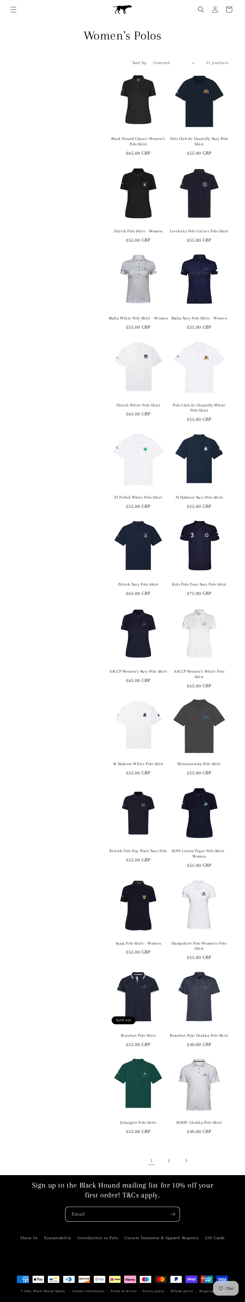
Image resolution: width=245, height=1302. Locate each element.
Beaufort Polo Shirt (138, 1035)
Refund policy (182, 1291)
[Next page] (186, 1160)
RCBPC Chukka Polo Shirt (199, 1122)
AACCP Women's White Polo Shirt (199, 674)
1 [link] (151, 1160)
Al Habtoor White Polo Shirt (138, 764)
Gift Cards (215, 1237)
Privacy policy (154, 1291)
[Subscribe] (173, 1214)
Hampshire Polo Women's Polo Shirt (199, 946)
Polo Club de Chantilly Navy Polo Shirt (199, 141)
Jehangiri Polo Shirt (138, 1122)
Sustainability (57, 1237)
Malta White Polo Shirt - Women (138, 318)
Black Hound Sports (49, 1291)
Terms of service (123, 1291)
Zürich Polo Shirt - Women (138, 231)
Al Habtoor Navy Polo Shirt (199, 497)
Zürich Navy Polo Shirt (138, 584)
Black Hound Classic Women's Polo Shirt (138, 141)
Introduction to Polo (98, 1237)
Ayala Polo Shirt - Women (138, 943)
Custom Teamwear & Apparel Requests (161, 1237)
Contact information (88, 1291)
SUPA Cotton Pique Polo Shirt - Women (199, 854)
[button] (13, 10)
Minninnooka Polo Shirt (199, 764)
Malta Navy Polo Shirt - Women (199, 318)
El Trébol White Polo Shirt (138, 497)
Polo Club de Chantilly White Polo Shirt (199, 408)
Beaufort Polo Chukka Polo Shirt (199, 1035)
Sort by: (139, 62)
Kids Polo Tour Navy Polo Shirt (199, 584)
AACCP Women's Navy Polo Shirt (138, 671)
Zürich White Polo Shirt (138, 405)
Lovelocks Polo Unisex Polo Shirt (199, 231)
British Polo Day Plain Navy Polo (138, 851)
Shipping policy (212, 1291)
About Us (29, 1237)
